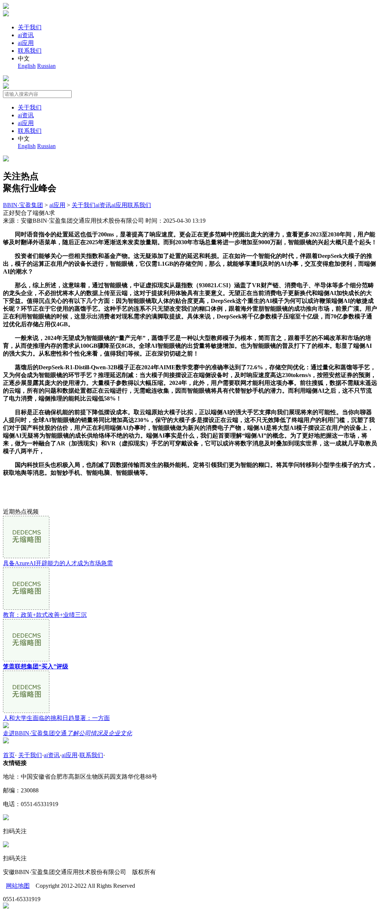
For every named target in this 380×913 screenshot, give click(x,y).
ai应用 (26, 43)
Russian (46, 66)
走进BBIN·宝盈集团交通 (67, 733)
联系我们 (30, 51)
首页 (9, 755)
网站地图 (18, 886)
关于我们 (30, 27)
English (27, 66)
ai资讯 (26, 35)
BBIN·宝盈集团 (23, 205)
